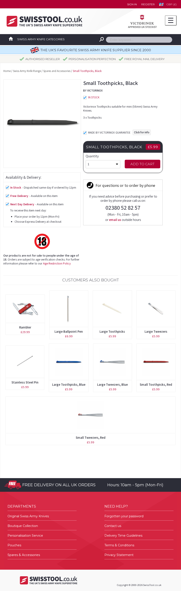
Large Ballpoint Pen (69, 331)
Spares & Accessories (24, 555)
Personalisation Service (25, 536)
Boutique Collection (23, 526)
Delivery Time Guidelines (123, 536)
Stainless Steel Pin (24, 382)
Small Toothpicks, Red (156, 384)
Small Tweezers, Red (91, 437)
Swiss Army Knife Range (27, 71)
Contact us (112, 526)
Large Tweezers (156, 331)
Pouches (14, 545)
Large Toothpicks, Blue (68, 384)
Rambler (25, 327)
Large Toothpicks (112, 331)
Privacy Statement (119, 555)
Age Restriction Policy (57, 263)
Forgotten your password (123, 516)
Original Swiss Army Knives (28, 516)
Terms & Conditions (119, 545)
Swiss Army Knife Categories (41, 39)
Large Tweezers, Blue (112, 384)
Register (148, 4)
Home (7, 71)
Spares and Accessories (56, 71)
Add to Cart (142, 164)
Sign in (132, 4)
